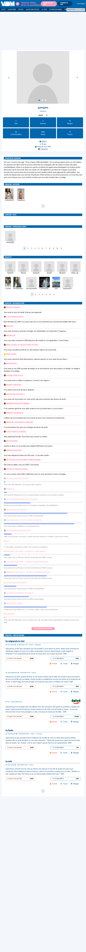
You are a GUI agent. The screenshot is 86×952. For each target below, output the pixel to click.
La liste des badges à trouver (43, 628)
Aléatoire (12, 10)
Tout (3, 10)
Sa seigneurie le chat (15, 641)
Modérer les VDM (64, 3)
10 (57, 248)
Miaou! (41, 115)
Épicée (20, 10)
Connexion (81, 4)
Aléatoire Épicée (32, 10)
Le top (44, 10)
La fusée (9, 730)
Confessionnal (55, 10)
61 (46, 115)
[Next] (61, 248)
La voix (8, 761)
